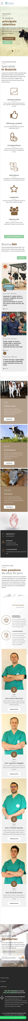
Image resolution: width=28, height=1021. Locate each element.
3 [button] (15, 49)
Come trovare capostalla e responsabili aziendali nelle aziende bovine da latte (13, 360)
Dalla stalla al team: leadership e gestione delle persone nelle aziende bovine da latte (13, 342)
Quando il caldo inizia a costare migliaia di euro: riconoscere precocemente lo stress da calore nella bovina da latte (13, 299)
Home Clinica (3, 984)
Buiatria (6, 307)
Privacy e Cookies (4, 976)
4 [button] (18, 49)
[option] (14, 30)
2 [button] (12, 49)
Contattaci (3, 979)
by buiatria (14, 291)
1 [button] (9, 49)
